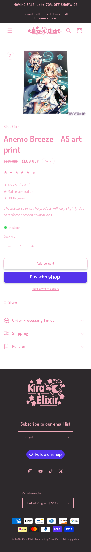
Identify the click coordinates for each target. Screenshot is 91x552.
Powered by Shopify (46, 539)
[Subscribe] (67, 437)
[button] (9, 30)
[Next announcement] (82, 16)
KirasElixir (28, 539)
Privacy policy (71, 539)
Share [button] (12, 302)
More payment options (45, 288)
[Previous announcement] (9, 16)
